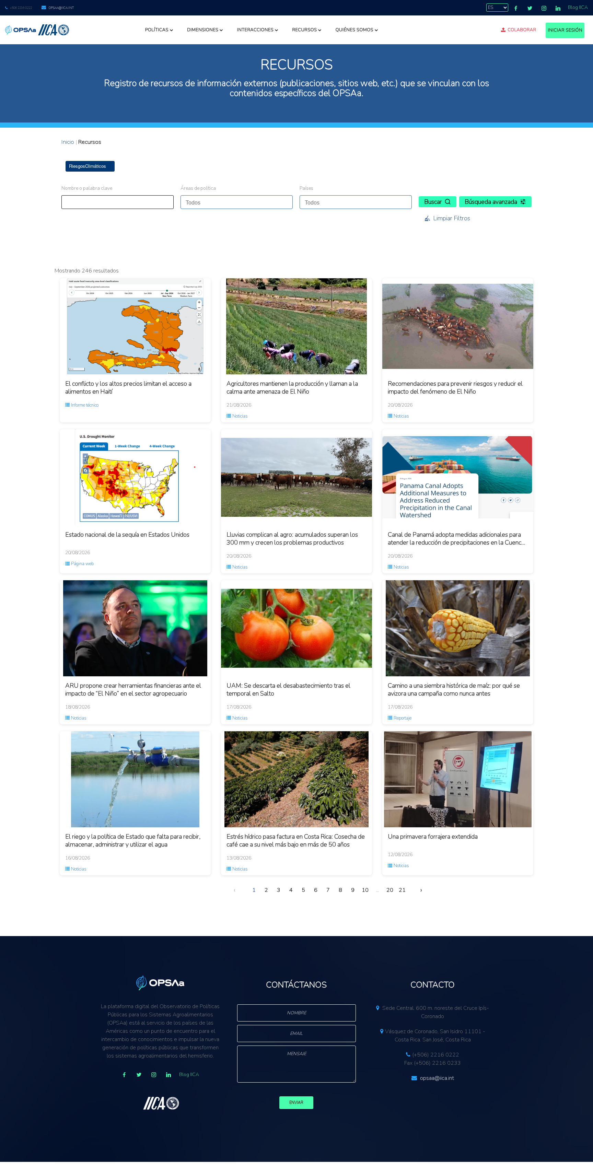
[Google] (153, 1074)
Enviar (296, 1102)
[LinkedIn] (558, 8)
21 (402, 890)
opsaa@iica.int (61, 8)
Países (306, 188)
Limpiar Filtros (451, 218)
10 (365, 890)
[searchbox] (218, 201)
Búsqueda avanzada (491, 202)
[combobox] (237, 202)
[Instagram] (544, 8)
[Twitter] (529, 8)
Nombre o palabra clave (86, 188)
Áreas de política (198, 188)
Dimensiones (202, 30)
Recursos (304, 30)
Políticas (156, 30)
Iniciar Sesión (565, 30)
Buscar (433, 202)
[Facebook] (515, 8)
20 (389, 890)
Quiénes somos (354, 30)
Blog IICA (578, 7)
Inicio (67, 142)
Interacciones (255, 30)
